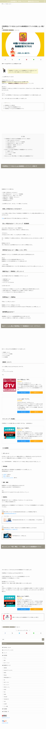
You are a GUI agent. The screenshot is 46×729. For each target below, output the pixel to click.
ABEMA (5, 667)
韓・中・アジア (11, 30)
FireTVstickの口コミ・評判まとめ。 (11, 529)
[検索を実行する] (43, 639)
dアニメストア (6, 684)
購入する (36, 412)
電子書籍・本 (6, 711)
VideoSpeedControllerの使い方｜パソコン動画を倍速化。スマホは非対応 (27, 519)
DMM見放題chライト (7, 677)
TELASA (5, 696)
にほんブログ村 (5, 722)
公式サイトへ (36, 392)
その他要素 (9, 154)
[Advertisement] (23, 13)
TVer (3, 218)
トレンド (5, 652)
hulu (4, 691)
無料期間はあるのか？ (11, 147)
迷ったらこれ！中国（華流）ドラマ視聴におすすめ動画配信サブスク (19, 156)
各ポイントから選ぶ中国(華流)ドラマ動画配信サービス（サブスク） (19, 149)
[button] (5, 60)
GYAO (5, 689)
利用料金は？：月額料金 (11, 146)
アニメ (5, 657)
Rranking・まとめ (5, 30)
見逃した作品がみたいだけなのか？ (13, 140)
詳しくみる (23, 392)
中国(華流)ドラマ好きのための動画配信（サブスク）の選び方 (17, 138)
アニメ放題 (6, 706)
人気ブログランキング (6, 717)
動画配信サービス (7, 665)
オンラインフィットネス (8, 650)
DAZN (5, 672)
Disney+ (5, 675)
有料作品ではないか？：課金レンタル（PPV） (15, 143)
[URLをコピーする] (40, 60)
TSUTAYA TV (6, 699)
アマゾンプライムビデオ (8, 477)
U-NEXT (5, 474)
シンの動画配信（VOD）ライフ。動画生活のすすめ (23, 1)
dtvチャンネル (6, 682)
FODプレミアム (6, 687)
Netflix (4, 476)
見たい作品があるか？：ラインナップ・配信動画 (16, 141)
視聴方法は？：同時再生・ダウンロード (14, 144)
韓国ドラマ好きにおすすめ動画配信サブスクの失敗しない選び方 (25, 617)
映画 (4, 660)
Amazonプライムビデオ (8, 670)
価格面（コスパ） (10, 151)
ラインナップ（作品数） (11, 152)
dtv (4, 679)
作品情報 (5, 655)
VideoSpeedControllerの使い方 (10, 513)
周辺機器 (5, 708)
